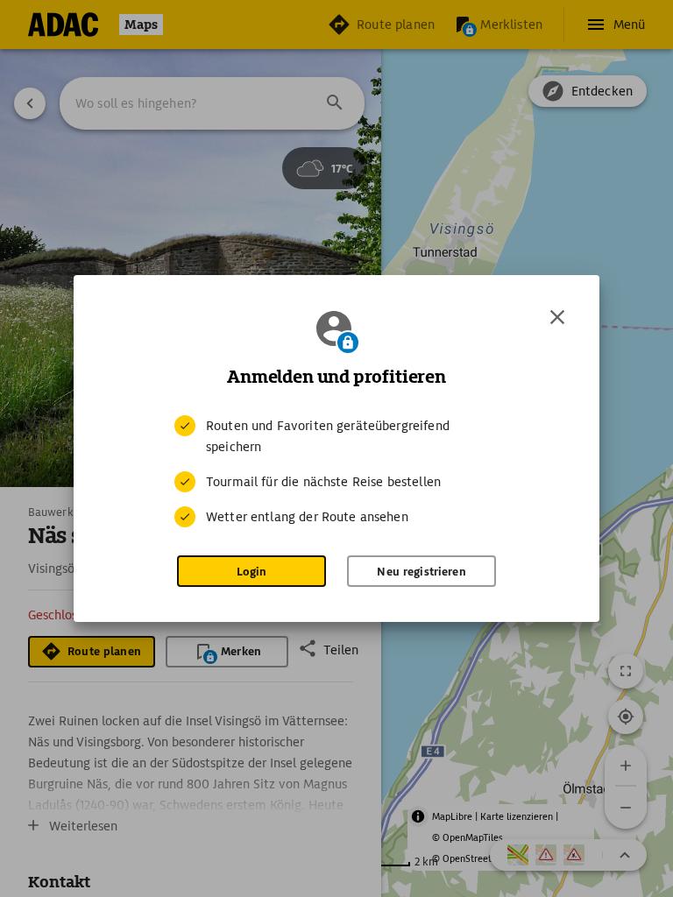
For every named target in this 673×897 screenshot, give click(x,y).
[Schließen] (557, 317)
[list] (336, 471)
